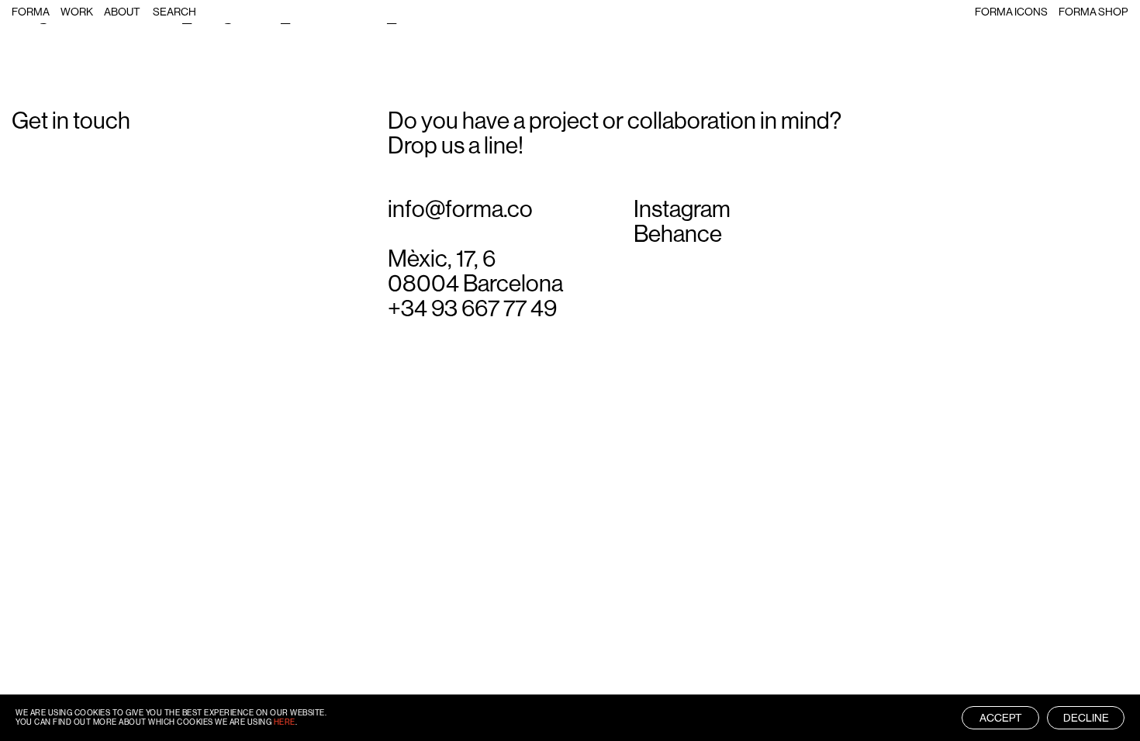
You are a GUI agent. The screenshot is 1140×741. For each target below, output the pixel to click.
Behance (678, 234)
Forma (31, 11)
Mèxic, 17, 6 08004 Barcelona (475, 271)
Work (76, 11)
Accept (1000, 718)
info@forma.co (460, 209)
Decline (1086, 718)
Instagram (682, 209)
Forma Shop (1093, 11)
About (122, 11)
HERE (284, 722)
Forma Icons (1011, 11)
